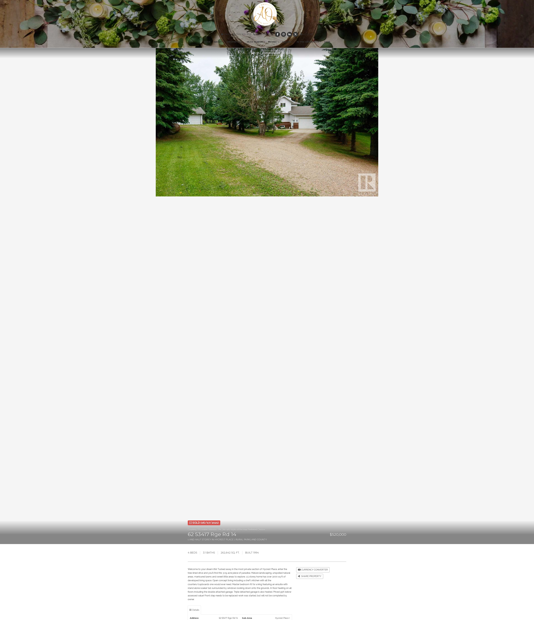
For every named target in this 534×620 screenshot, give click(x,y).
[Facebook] (278, 34)
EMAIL (227, 34)
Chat (327, 41)
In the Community (308, 41)
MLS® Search (255, 41)
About (218, 41)
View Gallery (272, 53)
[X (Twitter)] (296, 34)
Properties (234, 41)
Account (307, 34)
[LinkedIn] (290, 34)
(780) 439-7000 (264, 34)
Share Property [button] (311, 576)
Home (207, 41)
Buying (272, 41)
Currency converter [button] (314, 569)
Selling (287, 41)
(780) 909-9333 (243, 34)
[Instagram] (284, 34)
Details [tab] (195, 610)
